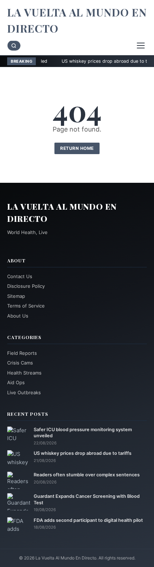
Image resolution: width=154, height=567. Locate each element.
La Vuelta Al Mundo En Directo (77, 20)
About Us (17, 316)
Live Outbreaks (24, 392)
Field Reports (22, 353)
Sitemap (16, 296)
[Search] (14, 46)
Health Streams (24, 373)
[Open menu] (141, 45)
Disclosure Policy (26, 286)
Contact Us (19, 276)
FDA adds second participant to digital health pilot (88, 520)
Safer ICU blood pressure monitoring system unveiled (83, 432)
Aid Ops (16, 382)
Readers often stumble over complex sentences (87, 474)
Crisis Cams (20, 363)
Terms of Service (26, 306)
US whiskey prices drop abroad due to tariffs (95, 61)
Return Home (77, 148)
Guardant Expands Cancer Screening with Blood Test (87, 499)
